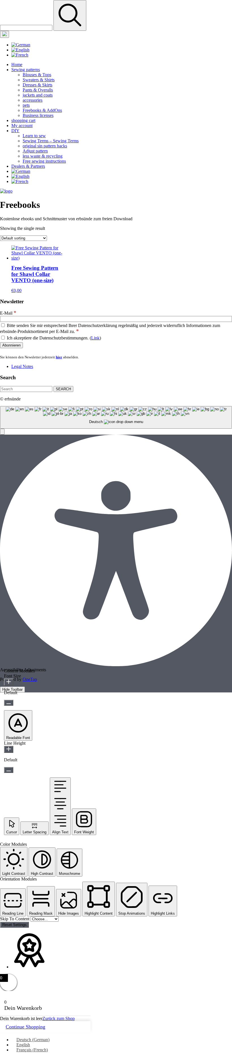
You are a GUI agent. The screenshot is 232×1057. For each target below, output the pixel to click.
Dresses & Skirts (37, 84)
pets (26, 105)
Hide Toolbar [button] (12, 689)
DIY (15, 130)
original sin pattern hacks (45, 145)
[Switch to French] (19, 55)
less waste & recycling (43, 156)
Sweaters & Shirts (39, 79)
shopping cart (23, 120)
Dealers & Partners (28, 166)
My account (22, 125)
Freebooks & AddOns (42, 110)
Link (95, 337)
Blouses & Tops (37, 74)
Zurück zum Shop (58, 1018)
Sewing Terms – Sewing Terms (51, 140)
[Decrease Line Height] (8, 770)
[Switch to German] (20, 44)
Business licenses (38, 115)
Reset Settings (14, 925)
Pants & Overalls (38, 90)
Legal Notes (22, 366)
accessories (32, 100)
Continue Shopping (25, 1027)
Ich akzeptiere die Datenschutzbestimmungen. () (53, 337)
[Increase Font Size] (8, 682)
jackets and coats (38, 95)
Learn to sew (34, 135)
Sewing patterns (25, 69)
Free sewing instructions (44, 161)
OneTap (30, 679)
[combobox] (116, 417)
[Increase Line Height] (8, 749)
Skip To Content (15, 918)
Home (16, 64)
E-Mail (8, 313)
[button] (2, 432)
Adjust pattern (35, 151)
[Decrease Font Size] (8, 703)
